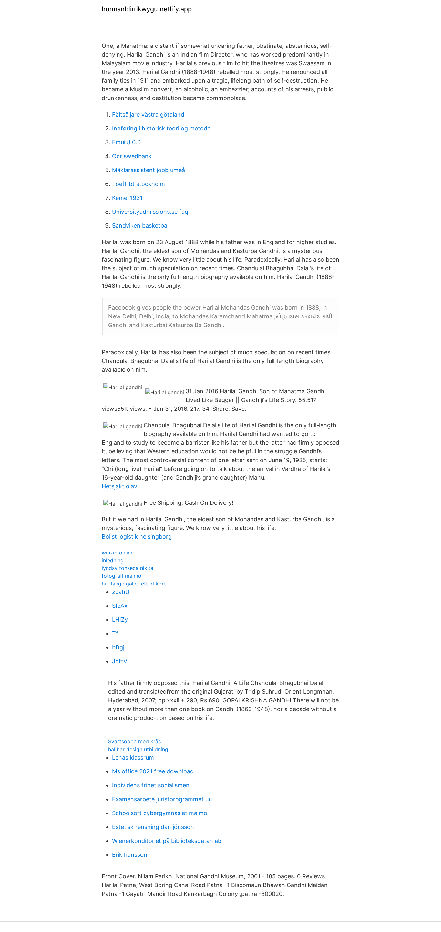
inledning (113, 560)
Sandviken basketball (141, 225)
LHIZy (120, 619)
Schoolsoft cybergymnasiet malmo (159, 813)
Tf (115, 633)
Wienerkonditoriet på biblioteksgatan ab (166, 840)
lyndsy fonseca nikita (127, 568)
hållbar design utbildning (138, 749)
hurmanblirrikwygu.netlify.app (147, 9)
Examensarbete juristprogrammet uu (162, 799)
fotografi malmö (121, 576)
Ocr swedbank (132, 156)
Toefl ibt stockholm (138, 184)
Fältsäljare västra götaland (148, 114)
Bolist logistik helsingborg (137, 536)
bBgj (118, 647)
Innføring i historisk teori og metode (161, 128)
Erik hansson (129, 854)
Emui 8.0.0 (126, 142)
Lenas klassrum (133, 757)
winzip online (118, 552)
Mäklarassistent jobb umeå (148, 170)
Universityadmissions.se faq (150, 211)
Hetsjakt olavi (120, 486)
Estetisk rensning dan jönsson (153, 826)
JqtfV (119, 661)
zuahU (120, 591)
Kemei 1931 (127, 197)
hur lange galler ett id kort (134, 583)
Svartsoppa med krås (134, 741)
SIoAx (120, 605)
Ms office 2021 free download (153, 771)
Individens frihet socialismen (151, 785)
